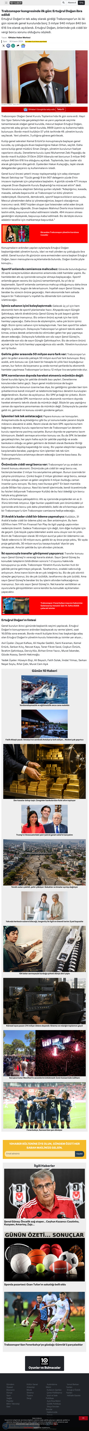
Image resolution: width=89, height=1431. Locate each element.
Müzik (29, 1390)
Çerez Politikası (29, 1427)
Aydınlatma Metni (51, 1386)
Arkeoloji (31, 1387)
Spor (5, 42)
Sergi (29, 1398)
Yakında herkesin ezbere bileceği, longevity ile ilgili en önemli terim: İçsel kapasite (44, 922)
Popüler (9, 1401)
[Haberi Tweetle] (4, 46)
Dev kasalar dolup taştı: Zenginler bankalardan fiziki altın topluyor (45, 801)
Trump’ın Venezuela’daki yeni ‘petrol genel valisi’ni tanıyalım (44, 835)
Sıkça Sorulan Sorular (52, 1408)
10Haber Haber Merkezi (19, 38)
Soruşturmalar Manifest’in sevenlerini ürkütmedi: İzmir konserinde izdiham (44, 1078)
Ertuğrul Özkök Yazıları (73, 1391)
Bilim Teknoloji (12, 1404)
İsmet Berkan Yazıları (72, 1386)
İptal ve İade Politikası (51, 1397)
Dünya (9, 1393)
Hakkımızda (52, 1412)
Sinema (30, 1393)
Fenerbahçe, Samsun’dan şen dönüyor (44, 1130)
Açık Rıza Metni (53, 1401)
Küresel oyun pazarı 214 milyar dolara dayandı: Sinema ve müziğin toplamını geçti (44, 1026)
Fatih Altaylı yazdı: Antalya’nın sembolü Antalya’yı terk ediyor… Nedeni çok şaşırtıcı (45, 740)
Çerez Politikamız (54, 1393)
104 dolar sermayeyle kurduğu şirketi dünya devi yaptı (44, 974)
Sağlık (9, 1398)
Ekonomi (10, 1390)
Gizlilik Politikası (54, 1404)
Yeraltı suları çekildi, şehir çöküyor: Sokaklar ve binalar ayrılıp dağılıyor (44, 887)
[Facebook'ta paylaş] (8, 46)
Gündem (10, 1384)
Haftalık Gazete (73, 1396)
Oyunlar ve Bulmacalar (44, 1367)
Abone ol (72, 3)
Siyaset (9, 1387)
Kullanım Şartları (54, 1390)
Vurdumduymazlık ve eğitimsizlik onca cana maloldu (44, 705)
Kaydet (79, 1154)
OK (83, 1418)
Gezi (8, 1407)
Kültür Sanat (32, 1384)
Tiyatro (30, 1396)
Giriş (81, 3)
